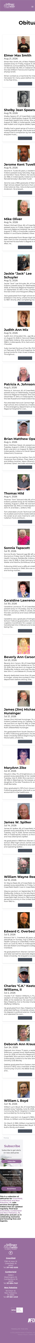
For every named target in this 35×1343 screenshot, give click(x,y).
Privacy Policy (23, 1334)
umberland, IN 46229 (11, 1280)
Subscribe (11, 1161)
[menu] (32, 6)
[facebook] (11, 1253)
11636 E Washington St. (10, 1276)
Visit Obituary (25, 84)
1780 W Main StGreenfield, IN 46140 (10, 1263)
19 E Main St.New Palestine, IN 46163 (11, 1293)
